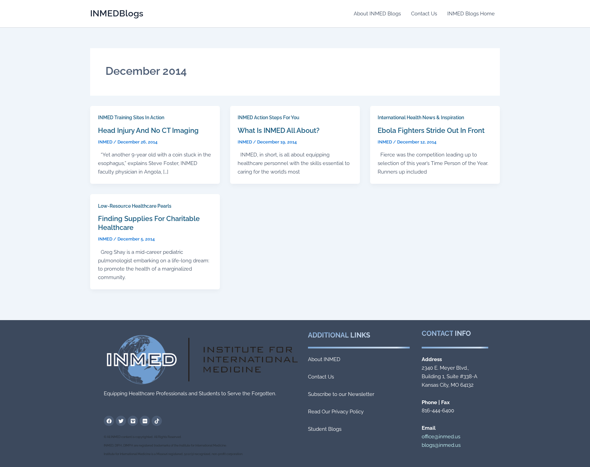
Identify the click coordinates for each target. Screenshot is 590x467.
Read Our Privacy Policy (336, 412)
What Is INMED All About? (279, 130)
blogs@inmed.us (441, 445)
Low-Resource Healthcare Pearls (134, 206)
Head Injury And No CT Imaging (148, 130)
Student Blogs (324, 429)
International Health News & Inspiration (421, 117)
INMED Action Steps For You (268, 117)
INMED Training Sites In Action (131, 117)
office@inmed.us (441, 437)
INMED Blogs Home (471, 14)
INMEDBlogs (116, 13)
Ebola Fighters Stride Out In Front (431, 130)
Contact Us (424, 14)
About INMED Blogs (377, 14)
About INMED (324, 359)
